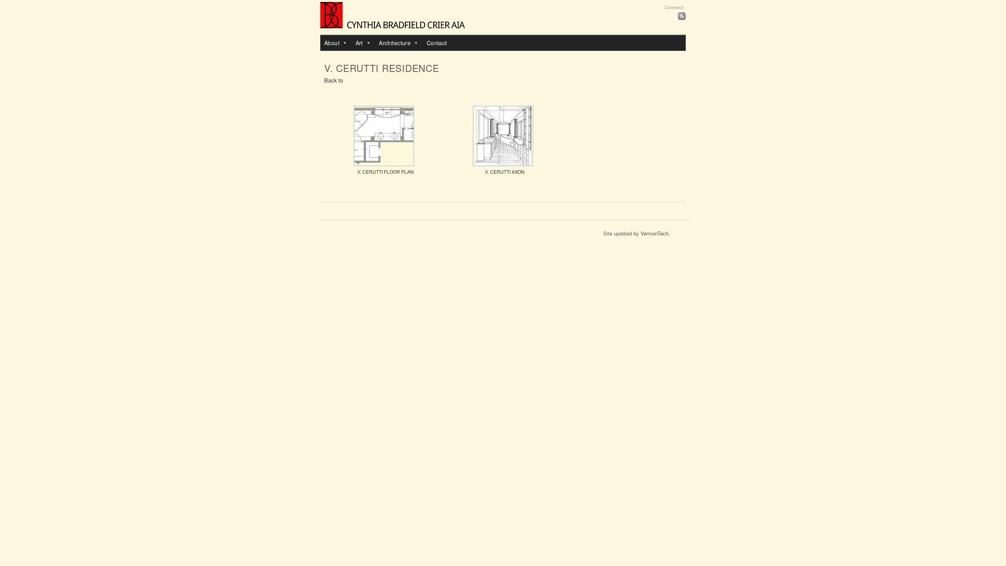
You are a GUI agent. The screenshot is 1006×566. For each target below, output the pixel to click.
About (332, 43)
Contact (437, 43)
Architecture (395, 43)
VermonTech (654, 233)
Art (359, 43)
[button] (343, 43)
